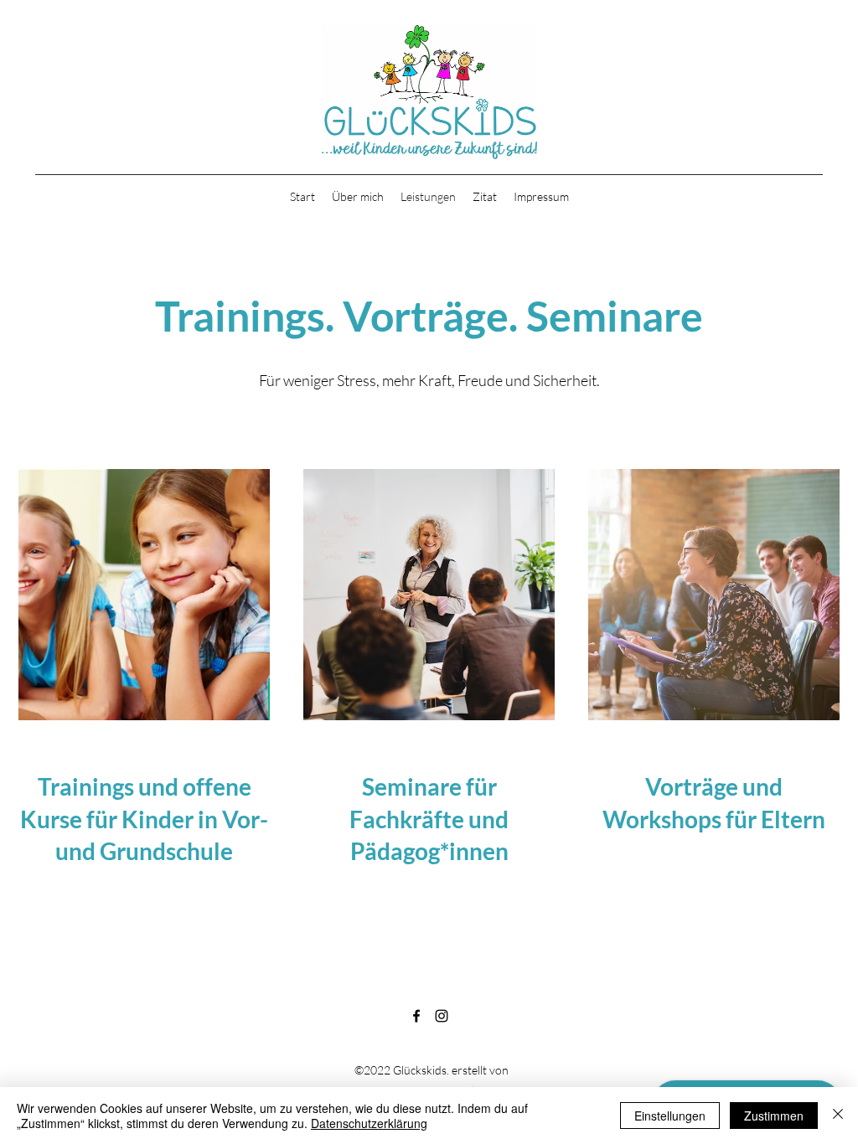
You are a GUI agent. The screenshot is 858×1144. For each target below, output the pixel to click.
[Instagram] (441, 1015)
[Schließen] (838, 1115)
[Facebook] (416, 1015)
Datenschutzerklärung (369, 1123)
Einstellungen (670, 1115)
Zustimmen (774, 1115)
